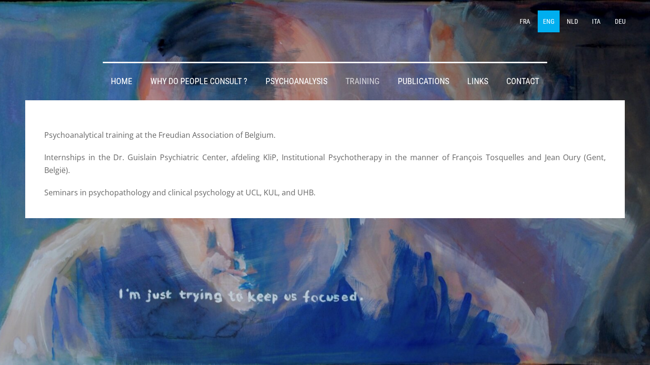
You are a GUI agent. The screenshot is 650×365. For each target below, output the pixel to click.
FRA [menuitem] (525, 21)
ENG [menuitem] (548, 21)
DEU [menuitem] (620, 21)
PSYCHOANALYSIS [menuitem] (296, 81)
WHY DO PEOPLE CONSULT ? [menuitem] (198, 81)
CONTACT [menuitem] (522, 81)
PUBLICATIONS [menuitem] (423, 81)
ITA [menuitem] (596, 21)
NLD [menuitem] (572, 21)
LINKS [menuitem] (477, 81)
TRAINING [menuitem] (362, 81)
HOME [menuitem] (121, 81)
